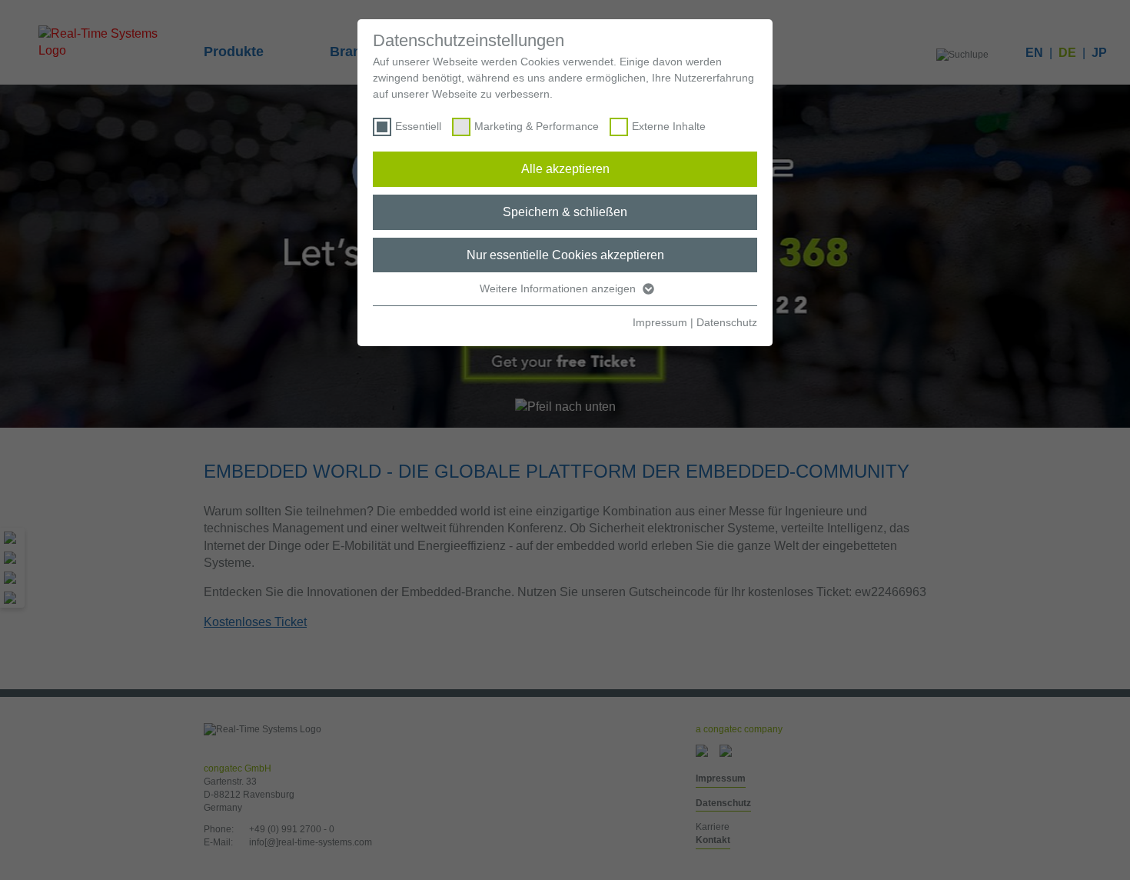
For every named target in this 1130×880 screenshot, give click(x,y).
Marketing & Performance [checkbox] (536, 126)
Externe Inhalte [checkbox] (669, 126)
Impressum (660, 322)
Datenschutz (726, 322)
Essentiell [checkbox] (418, 126)
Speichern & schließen (565, 211)
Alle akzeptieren (565, 168)
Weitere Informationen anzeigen (559, 288)
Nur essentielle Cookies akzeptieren (565, 255)
